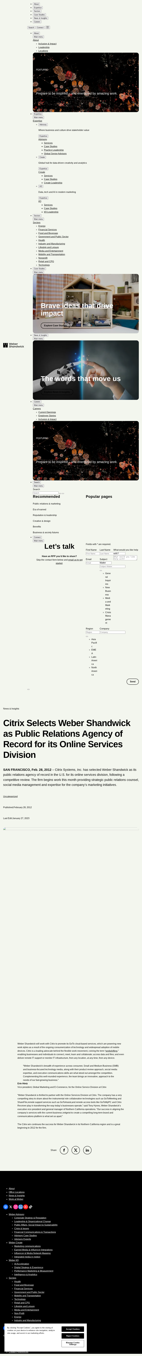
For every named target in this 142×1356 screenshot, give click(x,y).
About (36, 40)
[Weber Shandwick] (32, 1183)
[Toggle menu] (47, 27)
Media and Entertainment (50, 251)
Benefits (37, 526)
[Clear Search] (60, 493)
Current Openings (47, 412)
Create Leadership (53, 183)
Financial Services (47, 229)
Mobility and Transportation (51, 254)
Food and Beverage (48, 233)
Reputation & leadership (45, 515)
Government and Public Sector (53, 237)
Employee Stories (47, 415)
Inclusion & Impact (47, 44)
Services (48, 143)
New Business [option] (108, 591)
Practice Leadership (54, 150)
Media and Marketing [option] (108, 603)
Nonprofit (42, 258)
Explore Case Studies (55, 325)
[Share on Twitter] (76, 1150)
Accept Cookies (73, 1329)
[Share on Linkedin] (87, 1150)
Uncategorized (10, 796)
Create (41, 172)
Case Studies (50, 146)
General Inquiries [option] (108, 578)
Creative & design (41, 521)
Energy (41, 226)
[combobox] (101, 570)
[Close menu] (28, 689)
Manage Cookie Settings (72, 1343)
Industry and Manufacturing (51, 244)
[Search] (63, 493)
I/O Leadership (51, 212)
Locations (43, 51)
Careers (37, 408)
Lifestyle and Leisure (48, 247)
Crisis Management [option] (108, 617)
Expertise (37, 121)
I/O (39, 201)
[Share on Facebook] (64, 1150)
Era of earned (39, 509)
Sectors (36, 222)
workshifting (111, 1051)
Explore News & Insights (57, 392)
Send (132, 681)
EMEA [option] (93, 652)
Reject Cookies (72, 1336)
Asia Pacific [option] (94, 643)
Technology (44, 265)
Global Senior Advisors (55, 153)
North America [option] (94, 671)
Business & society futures (46, 532)
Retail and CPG (46, 261)
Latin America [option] (94, 660)
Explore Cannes (47, 103)
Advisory (42, 139)
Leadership (44, 47)
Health (41, 240)
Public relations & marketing (46, 504)
